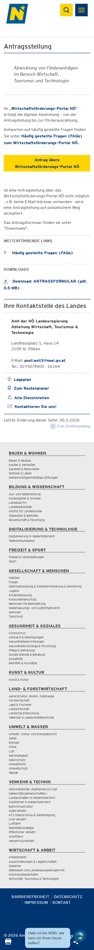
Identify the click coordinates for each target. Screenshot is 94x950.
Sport (12, 561)
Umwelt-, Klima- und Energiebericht (33, 734)
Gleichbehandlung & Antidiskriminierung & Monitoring (45, 586)
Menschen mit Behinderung (27, 604)
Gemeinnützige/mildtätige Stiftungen (33, 477)
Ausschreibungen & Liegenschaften (33, 861)
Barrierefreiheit (30, 896)
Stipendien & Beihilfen (23, 515)
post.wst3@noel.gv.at (44, 360)
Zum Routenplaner (31, 388)
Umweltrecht (17, 764)
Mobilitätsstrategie (21, 828)
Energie (14, 742)
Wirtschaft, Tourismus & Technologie (33, 879)
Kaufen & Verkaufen (22, 465)
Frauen (13, 582)
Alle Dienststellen (31, 397)
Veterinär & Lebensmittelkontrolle (31, 717)
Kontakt (61, 902)
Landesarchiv (18, 502)
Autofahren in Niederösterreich (30, 802)
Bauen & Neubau (20, 460)
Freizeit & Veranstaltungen (26, 557)
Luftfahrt (15, 823)
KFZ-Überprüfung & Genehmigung (32, 815)
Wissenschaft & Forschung (27, 520)
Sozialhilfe (16, 659)
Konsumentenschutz (23, 599)
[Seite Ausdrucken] (8, 943)
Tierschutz (16, 616)
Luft (11, 751)
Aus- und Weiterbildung (25, 494)
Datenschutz (68, 896)
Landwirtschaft (19, 709)
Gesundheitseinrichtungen (26, 641)
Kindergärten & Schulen (25, 498)
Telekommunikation (22, 541)
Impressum (36, 902)
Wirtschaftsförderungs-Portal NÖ (43, 108)
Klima (12, 747)
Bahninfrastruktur (21, 806)
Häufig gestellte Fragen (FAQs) (42, 252)
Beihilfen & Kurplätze (23, 663)
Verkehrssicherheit (21, 841)
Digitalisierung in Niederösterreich (32, 536)
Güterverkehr (18, 811)
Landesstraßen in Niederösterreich (32, 798)
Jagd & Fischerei (20, 705)
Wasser (13, 772)
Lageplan (22, 379)
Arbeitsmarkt (17, 857)
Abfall (13, 738)
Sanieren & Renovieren (24, 469)
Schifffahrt (16, 836)
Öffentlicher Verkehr (22, 832)
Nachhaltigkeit (18, 755)
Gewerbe (15, 866)
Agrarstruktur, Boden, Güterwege (31, 696)
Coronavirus (17, 633)
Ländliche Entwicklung (24, 713)
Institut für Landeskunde (25, 511)
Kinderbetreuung (20, 595)
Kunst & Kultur (19, 679)
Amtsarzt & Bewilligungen (26, 637)
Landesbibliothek (20, 507)
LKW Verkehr (17, 819)
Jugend (14, 591)
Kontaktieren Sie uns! (35, 406)
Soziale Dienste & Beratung (27, 654)
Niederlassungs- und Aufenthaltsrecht (34, 608)
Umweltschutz (18, 768)
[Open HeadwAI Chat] (80, 936)
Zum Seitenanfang (72, 426)
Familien (14, 578)
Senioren (15, 612)
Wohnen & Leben (20, 473)
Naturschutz (17, 760)
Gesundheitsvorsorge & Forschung (32, 646)
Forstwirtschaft (19, 700)
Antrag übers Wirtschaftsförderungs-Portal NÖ (47, 163)
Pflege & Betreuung (22, 650)
